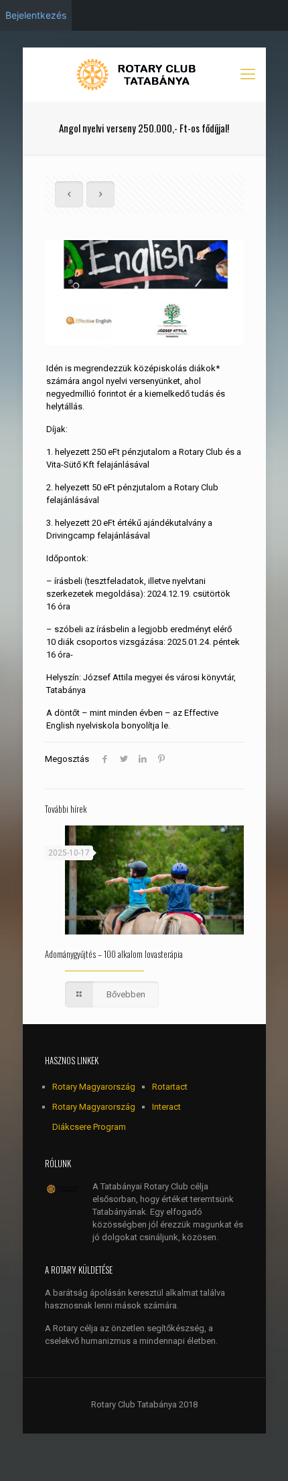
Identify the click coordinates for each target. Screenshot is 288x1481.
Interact (166, 1107)
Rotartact (170, 1087)
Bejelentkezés (35, 15)
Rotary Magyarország (93, 1087)
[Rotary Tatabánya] (144, 74)
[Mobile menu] (247, 74)
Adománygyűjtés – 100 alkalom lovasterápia (114, 954)
